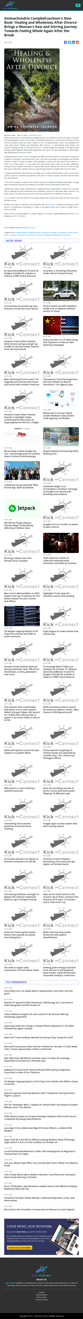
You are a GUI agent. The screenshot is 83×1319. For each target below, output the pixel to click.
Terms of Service (41, 1300)
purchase (51, 204)
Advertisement (41, 1295)
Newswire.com (35, 135)
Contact (41, 1292)
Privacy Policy (41, 1297)
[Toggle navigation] (78, 5)
